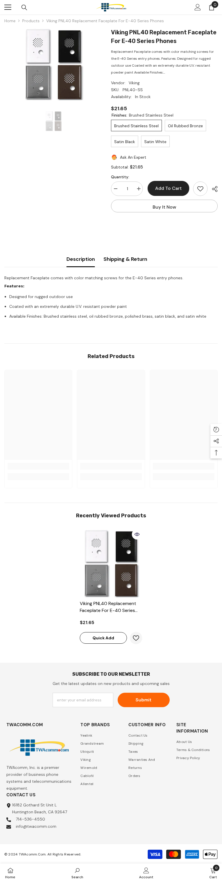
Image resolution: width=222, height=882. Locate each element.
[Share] (213, 189)
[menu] (7, 7)
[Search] (24, 7)
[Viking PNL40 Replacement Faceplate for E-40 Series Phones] (111, 563)
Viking (134, 82)
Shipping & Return (125, 259)
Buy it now (164, 207)
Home (10, 20)
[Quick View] (137, 534)
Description (80, 259)
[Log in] (198, 7)
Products (31, 20)
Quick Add (103, 638)
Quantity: (120, 176)
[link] (38, 466)
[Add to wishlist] (200, 188)
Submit (143, 700)
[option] (53, 64)
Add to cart (169, 188)
